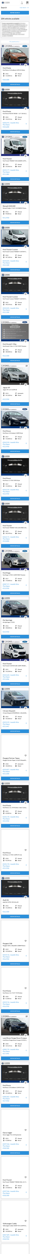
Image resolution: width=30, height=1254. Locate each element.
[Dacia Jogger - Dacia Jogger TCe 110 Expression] (15, 1122)
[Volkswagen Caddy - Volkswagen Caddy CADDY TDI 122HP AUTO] (15, 1217)
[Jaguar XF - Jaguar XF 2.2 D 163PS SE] (15, 377)
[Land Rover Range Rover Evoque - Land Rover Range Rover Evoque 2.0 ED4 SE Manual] (15, 1028)
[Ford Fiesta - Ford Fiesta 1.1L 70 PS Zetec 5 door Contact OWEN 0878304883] (15, 795)
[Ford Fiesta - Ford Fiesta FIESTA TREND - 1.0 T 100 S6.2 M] (15, 101)
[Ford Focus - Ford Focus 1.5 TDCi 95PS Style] (15, 468)
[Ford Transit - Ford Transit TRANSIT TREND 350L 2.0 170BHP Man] (15, 1170)
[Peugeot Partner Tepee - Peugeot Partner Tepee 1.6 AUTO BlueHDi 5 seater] (15, 748)
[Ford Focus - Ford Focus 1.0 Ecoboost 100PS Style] (15, 421)
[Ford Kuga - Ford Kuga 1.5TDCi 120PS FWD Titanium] (15, 563)
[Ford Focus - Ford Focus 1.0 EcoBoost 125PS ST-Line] (15, 1075)
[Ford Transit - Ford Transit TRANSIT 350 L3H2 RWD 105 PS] (15, 515)
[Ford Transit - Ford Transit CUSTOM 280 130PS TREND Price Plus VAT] (15, 653)
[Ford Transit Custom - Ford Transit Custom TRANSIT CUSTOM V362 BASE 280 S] (15, 239)
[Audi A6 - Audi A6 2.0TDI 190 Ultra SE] (15, 890)
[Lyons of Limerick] (6, 2)
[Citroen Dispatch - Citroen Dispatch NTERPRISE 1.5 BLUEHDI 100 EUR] (15, 701)
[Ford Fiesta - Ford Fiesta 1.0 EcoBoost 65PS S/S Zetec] (15, 58)
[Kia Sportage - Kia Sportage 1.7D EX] (15, 610)
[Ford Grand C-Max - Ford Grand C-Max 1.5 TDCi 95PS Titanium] (15, 334)
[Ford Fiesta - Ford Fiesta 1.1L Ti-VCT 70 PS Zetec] (15, 980)
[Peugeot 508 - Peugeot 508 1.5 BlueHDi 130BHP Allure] (15, 933)
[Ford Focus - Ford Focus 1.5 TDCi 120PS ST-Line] (15, 842)
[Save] (25, 68)
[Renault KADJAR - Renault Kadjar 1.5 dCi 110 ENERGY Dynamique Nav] (15, 196)
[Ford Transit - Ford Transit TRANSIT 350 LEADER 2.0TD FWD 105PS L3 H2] (15, 148)
